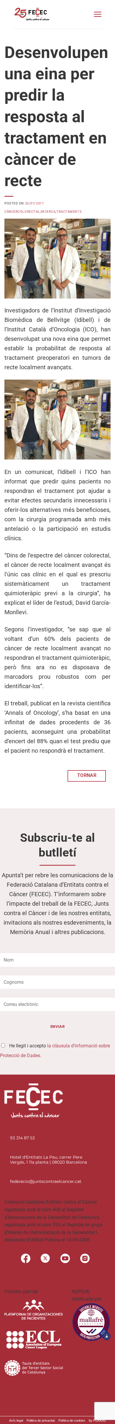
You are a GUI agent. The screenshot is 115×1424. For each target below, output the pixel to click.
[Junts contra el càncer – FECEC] (31, 14)
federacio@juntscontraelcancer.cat (45, 1181)
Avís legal (16, 1420)
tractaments (69, 212)
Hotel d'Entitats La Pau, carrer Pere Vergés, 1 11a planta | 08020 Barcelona (48, 1159)
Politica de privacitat (41, 1420)
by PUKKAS (97, 1420)
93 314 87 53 (22, 1138)
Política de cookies (71, 1420)
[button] (97, 14)
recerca (48, 212)
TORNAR (87, 775)
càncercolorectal (22, 212)
